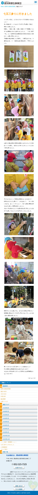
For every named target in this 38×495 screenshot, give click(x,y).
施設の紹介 (4, 391)
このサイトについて (32, 472)
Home (2, 6)
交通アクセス (4, 401)
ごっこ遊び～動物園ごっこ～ (9, 442)
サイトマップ (22, 472)
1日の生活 (3, 394)
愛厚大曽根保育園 (10, 6)
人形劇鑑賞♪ (4, 447)
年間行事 (3, 396)
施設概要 (3, 399)
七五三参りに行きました (7, 444)
